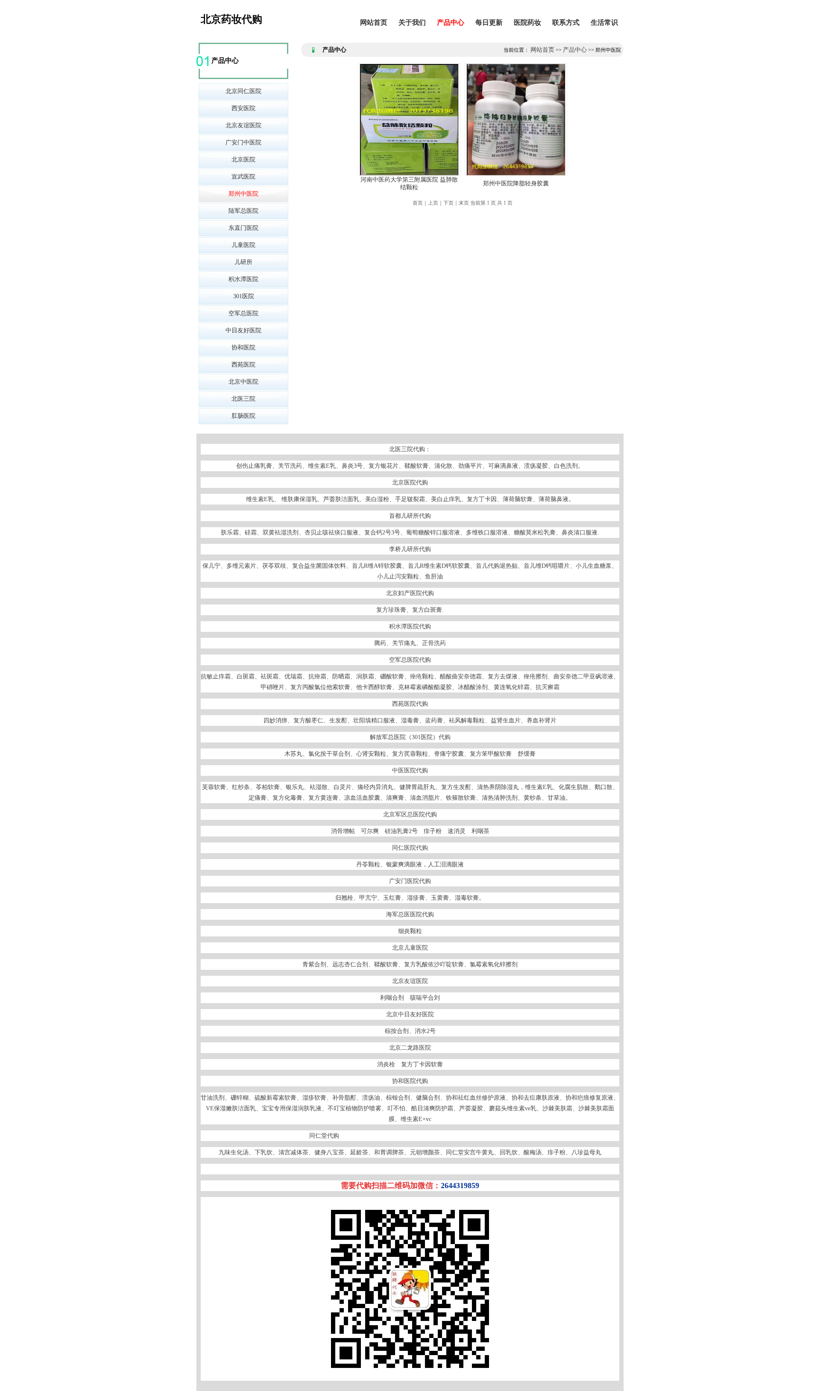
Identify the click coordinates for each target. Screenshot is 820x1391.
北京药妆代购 (231, 19)
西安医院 (243, 108)
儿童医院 (243, 245)
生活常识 (604, 22)
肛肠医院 (243, 416)
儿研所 (243, 262)
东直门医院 (243, 228)
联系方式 (566, 22)
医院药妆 (527, 22)
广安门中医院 (243, 142)
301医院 (243, 296)
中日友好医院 (243, 330)
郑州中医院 (243, 194)
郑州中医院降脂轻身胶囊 (516, 183)
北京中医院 (243, 382)
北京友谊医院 (243, 125)
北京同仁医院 (243, 91)
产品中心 (450, 22)
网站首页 (373, 22)
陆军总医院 (243, 211)
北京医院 (243, 159)
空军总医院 (243, 313)
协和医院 (243, 347)
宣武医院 (243, 176)
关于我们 (412, 22)
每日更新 (489, 22)
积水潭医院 (243, 279)
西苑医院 (243, 364)
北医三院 (243, 399)
